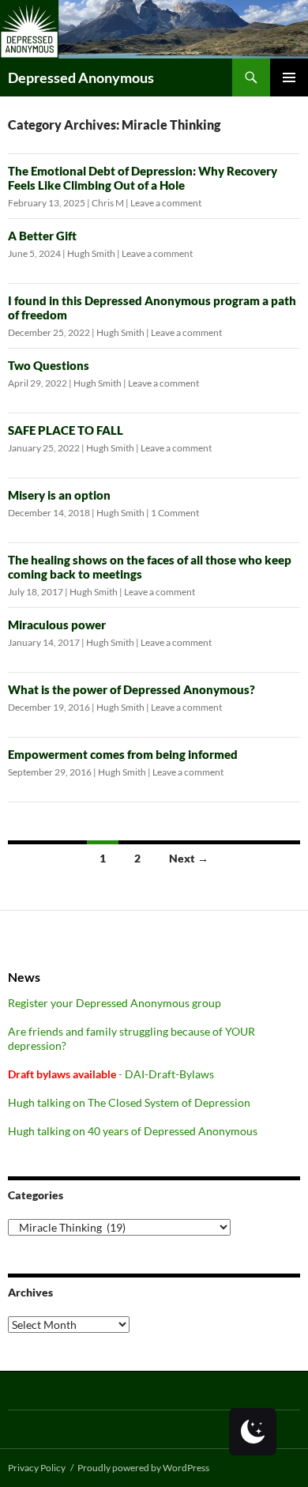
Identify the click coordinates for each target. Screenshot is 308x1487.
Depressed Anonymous (81, 77)
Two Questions (48, 365)
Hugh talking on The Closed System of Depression (129, 1102)
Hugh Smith (91, 253)
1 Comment (175, 513)
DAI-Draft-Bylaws (169, 1074)
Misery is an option (59, 495)
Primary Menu (289, 77)
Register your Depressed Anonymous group (114, 1003)
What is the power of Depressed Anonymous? (131, 689)
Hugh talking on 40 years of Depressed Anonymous (132, 1131)
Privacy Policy (37, 1468)
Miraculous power (57, 624)
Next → (188, 858)
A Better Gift (42, 235)
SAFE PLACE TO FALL (65, 430)
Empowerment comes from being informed (123, 754)
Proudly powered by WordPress (143, 1468)
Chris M (108, 203)
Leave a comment (165, 203)
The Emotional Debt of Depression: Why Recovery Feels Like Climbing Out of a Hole (142, 178)
